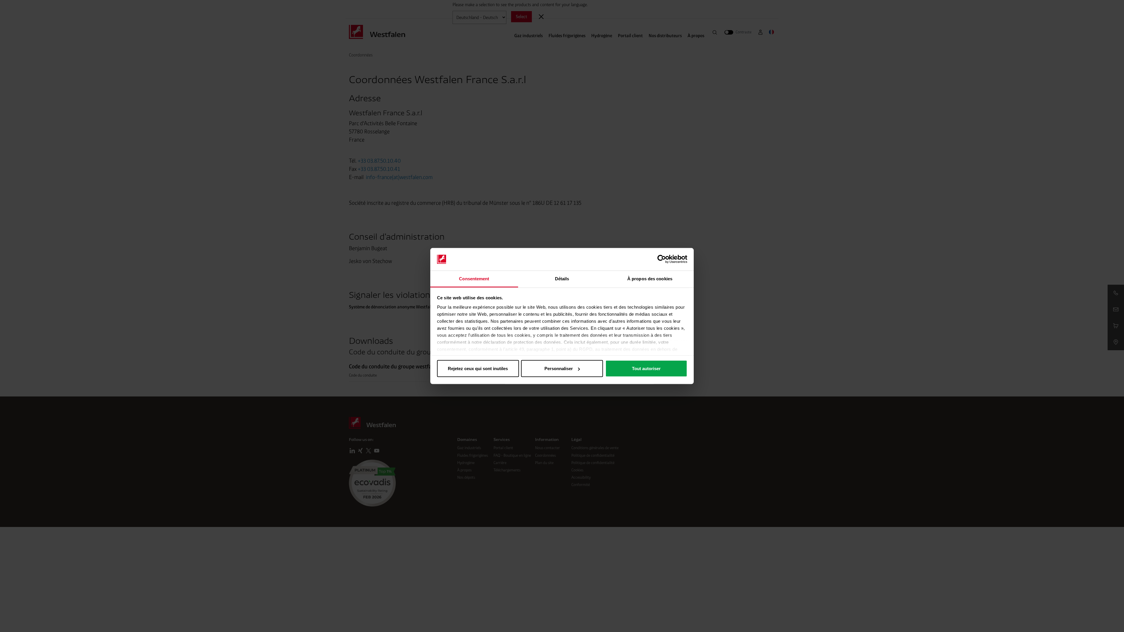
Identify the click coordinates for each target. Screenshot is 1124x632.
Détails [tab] (562, 278)
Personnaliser (558, 368)
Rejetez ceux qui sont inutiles (478, 368)
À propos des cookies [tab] (649, 278)
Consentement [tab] (474, 278)
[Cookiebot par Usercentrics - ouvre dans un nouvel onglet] (661, 259)
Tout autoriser (646, 368)
